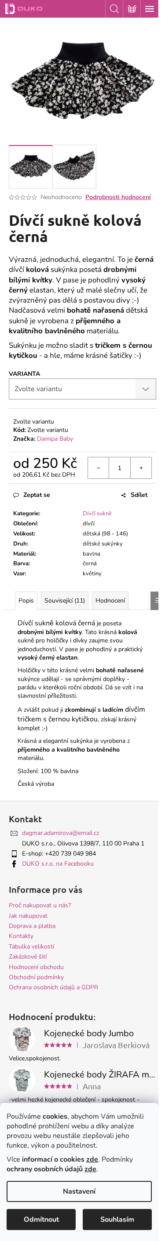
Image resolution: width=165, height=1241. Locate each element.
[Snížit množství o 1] (98, 467)
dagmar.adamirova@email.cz (60, 833)
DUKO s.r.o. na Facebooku (58, 863)
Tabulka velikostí (31, 946)
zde (92, 1159)
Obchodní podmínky (36, 977)
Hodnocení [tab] (110, 600)
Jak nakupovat (28, 916)
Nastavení (79, 1191)
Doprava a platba (32, 926)
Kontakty (21, 936)
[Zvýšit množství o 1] (140, 467)
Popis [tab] (26, 600)
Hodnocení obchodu (36, 967)
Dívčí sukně (97, 513)
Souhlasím (117, 1219)
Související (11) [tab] (64, 600)
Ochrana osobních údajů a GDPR (53, 987)
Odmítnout (41, 1219)
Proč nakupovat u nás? (40, 905)
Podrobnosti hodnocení (118, 197)
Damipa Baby (55, 439)
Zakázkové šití (28, 956)
